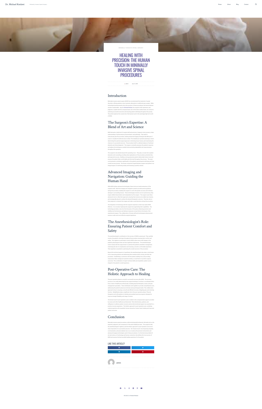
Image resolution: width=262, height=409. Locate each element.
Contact (246, 4)
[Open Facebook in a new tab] (120, 388)
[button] (119, 347)
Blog (237, 4)
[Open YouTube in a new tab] (141, 388)
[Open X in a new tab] (125, 388)
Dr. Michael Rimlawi (127, 107)
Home (220, 4)
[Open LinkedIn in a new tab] (133, 388)
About (229, 4)
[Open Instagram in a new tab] (129, 388)
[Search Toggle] (255, 4)
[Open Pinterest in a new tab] (137, 388)
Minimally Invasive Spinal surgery (131, 47)
